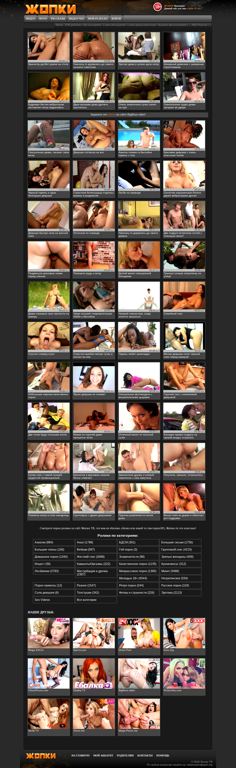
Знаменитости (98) (132, 556)
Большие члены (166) (49, 549)
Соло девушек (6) (47, 592)
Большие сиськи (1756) (177, 542)
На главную (81, 755)
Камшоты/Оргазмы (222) (93, 563)
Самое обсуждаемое (114, 25)
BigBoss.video (136, 114)
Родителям (125, 755)
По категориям (92, 25)
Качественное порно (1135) (137, 563)
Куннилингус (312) (173, 563)
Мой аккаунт (103, 755)
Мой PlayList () (201, 25)
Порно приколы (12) (48, 585)
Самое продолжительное (142, 25)
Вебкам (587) (86, 549)
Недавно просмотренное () (174, 25)
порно (111, 114)
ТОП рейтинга (73, 25)
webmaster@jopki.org (199, 764)
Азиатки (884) (44, 542)
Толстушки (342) (88, 592)
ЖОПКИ (59, 8)
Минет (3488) (170, 571)
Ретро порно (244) (131, 585)
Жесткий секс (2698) (91, 556)
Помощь (162, 755)
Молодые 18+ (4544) (133, 578)
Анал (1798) (85, 542)
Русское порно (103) (175, 585)
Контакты (145, 755)
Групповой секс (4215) (176, 549)
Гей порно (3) (128, 549)
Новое (59, 25)
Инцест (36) (43, 563)
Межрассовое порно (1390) (137, 571)
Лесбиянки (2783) (47, 571)
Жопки (45, 755)
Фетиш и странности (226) (136, 592)
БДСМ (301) (127, 542)
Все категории (86, 599)
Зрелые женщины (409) (177, 556)
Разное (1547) (86, 585)
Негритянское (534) (174, 578)
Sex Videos (42, 599)
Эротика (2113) (171, 592)
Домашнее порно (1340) (51, 556)
